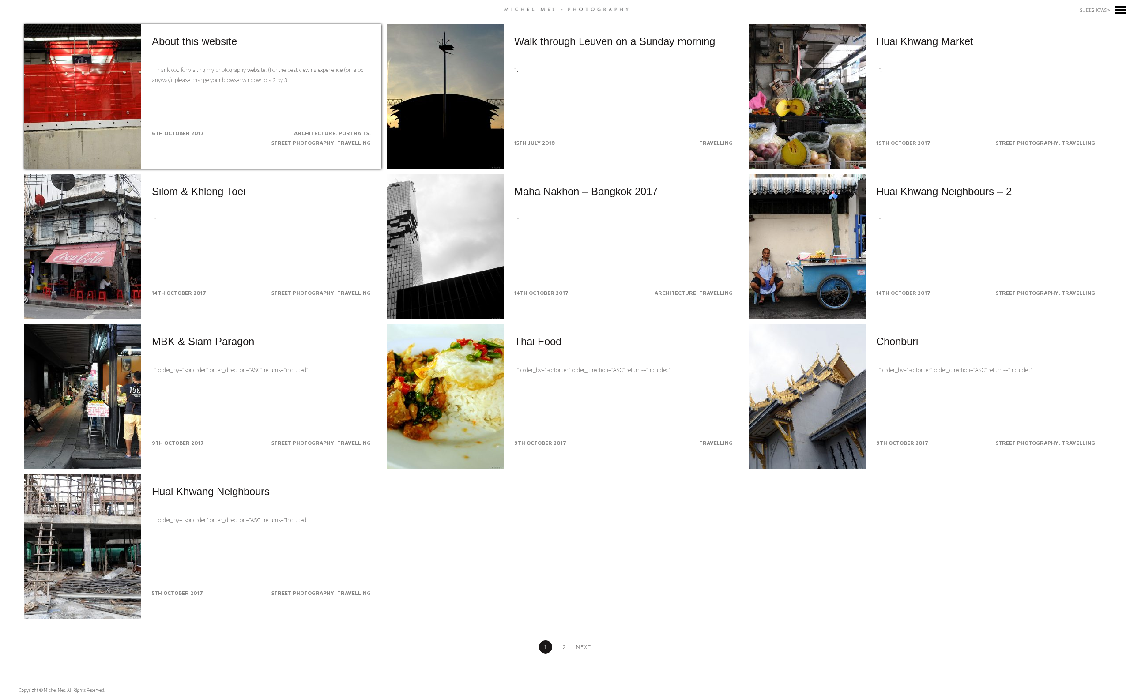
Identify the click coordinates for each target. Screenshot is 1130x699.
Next (583, 647)
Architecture (314, 133)
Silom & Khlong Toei (198, 191)
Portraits (354, 133)
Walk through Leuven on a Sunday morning (614, 41)
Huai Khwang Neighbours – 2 (944, 191)
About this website (194, 41)
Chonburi (897, 341)
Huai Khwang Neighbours (211, 491)
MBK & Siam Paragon (203, 341)
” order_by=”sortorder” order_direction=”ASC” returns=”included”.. (231, 370)
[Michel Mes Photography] (565, 10)
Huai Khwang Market (924, 41)
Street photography (302, 142)
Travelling (354, 142)
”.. (516, 70)
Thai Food (537, 341)
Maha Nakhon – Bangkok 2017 (586, 191)
